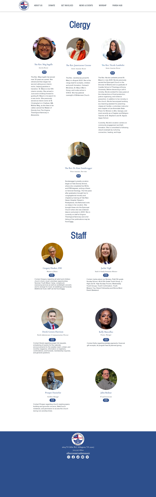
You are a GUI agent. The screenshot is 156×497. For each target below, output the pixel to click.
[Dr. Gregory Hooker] (52, 275)
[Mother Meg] (44, 72)
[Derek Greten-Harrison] (52, 339)
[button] (39, 5)
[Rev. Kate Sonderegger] (78, 176)
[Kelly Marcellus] (106, 339)
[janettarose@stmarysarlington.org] (79, 73)
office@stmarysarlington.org (78, 453)
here (71, 221)
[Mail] (106, 275)
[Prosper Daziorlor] (53, 400)
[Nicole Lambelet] (112, 73)
